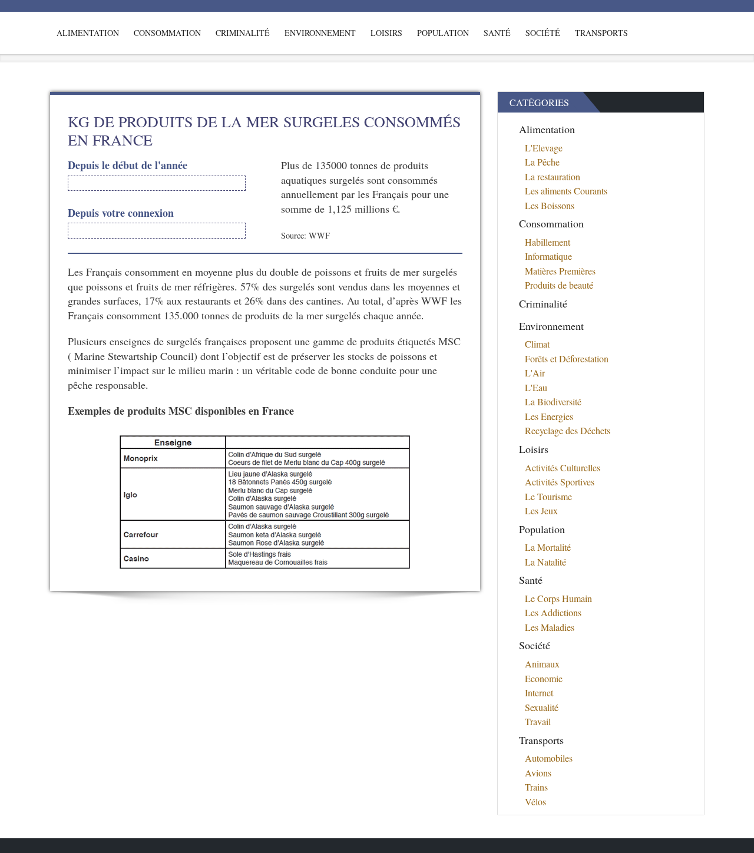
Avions (538, 772)
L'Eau (536, 387)
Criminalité (243, 32)
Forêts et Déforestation (567, 358)
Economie (544, 678)
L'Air (535, 372)
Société (542, 32)
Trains (536, 787)
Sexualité (541, 707)
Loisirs (386, 32)
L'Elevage (544, 147)
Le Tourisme (548, 496)
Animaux (542, 663)
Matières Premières (560, 271)
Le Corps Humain (558, 598)
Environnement (320, 32)
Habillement (547, 242)
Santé (497, 32)
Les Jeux (541, 510)
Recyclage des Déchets (567, 430)
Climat (537, 344)
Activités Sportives (559, 481)
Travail (538, 721)
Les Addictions (553, 612)
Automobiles (549, 758)
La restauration (552, 176)
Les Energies (549, 416)
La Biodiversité (553, 401)
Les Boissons (549, 205)
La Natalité (545, 562)
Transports (601, 32)
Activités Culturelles (562, 467)
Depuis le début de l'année (127, 165)
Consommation (167, 32)
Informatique (548, 256)
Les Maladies (549, 627)
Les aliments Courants (566, 190)
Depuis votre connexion (121, 213)
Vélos (535, 801)
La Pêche (542, 162)
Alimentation (88, 32)
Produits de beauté (559, 285)
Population (443, 32)
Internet (539, 692)
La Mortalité (548, 547)
